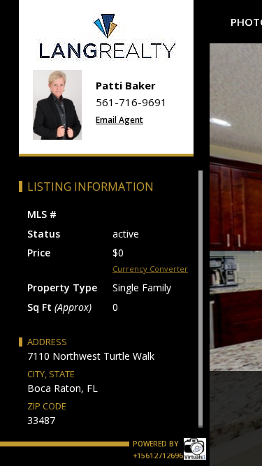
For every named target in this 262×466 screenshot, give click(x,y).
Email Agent (119, 120)
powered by (156, 444)
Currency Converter (150, 268)
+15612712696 (158, 455)
